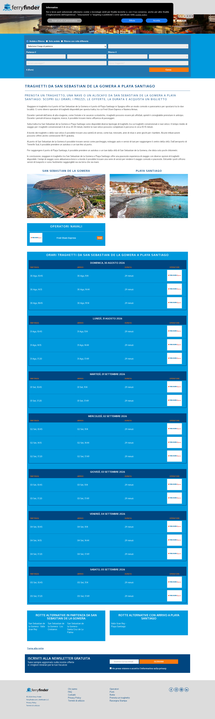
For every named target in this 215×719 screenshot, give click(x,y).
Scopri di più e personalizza (64, 20)
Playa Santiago (149, 170)
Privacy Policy (31, 702)
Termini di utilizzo (33, 705)
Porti (112, 692)
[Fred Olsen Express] (174, 275)
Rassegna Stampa (118, 700)
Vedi (100, 238)
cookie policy (141, 14)
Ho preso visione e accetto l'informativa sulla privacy (139, 668)
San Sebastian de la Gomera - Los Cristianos (56, 626)
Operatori (114, 689)
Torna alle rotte (35, 648)
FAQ (70, 692)
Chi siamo (72, 689)
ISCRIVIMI (159, 661)
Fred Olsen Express (66, 238)
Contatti (72, 695)
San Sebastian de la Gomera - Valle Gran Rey (37, 626)
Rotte (112, 695)
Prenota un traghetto (120, 697)
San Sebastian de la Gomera (66, 170)
